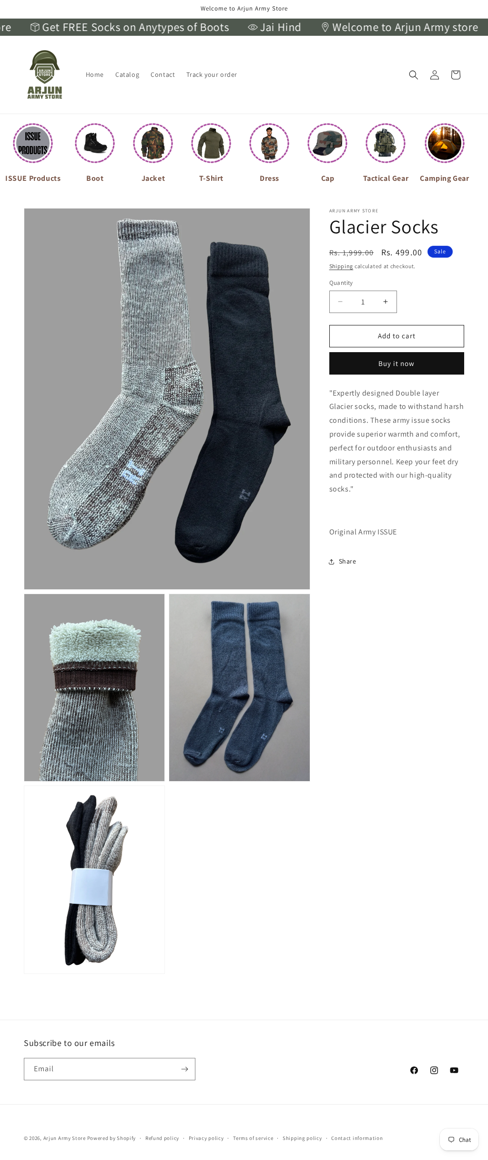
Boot (94, 178)
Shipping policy (302, 1138)
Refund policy (162, 1138)
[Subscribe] (184, 1069)
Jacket (153, 178)
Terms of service (253, 1138)
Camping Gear (444, 178)
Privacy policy (206, 1138)
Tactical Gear (386, 178)
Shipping (341, 266)
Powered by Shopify (111, 1138)
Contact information (357, 1138)
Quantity (341, 283)
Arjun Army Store (64, 1138)
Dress (269, 178)
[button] (413, 74)
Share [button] (347, 561)
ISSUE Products (33, 178)
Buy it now (396, 363)
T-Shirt (211, 178)
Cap (328, 178)
